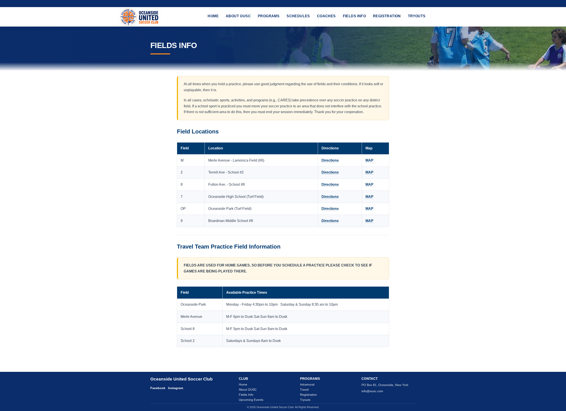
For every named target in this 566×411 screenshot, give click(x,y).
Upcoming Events (251, 399)
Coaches (326, 16)
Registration (387, 16)
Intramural (307, 384)
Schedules (298, 16)
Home (213, 16)
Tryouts (417, 16)
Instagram (175, 388)
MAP (369, 160)
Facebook (157, 388)
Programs (268, 16)
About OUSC (238, 16)
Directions (330, 160)
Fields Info (354, 16)
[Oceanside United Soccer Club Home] (139, 17)
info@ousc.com (372, 391)
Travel (304, 389)
